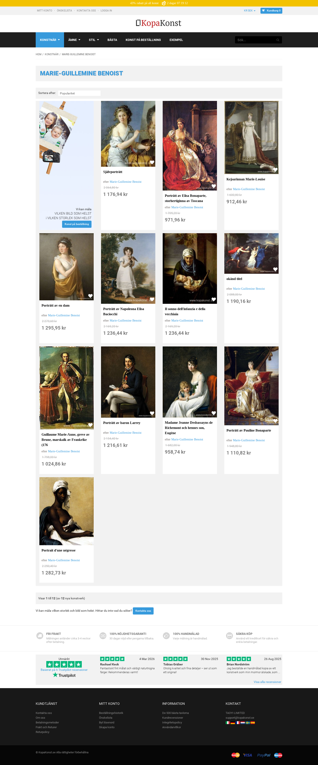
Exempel (176, 40)
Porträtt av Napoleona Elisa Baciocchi (123, 311)
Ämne (72, 40)
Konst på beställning (143, 40)
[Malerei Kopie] (233, 722)
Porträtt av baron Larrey (121, 423)
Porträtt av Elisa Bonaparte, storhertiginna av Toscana (185, 198)
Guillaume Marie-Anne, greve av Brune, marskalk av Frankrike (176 (66, 440)
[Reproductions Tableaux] (238, 722)
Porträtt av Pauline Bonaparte (248, 430)
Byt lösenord (106, 722)
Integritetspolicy (172, 722)
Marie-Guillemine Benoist (125, 181)
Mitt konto (45, 10)
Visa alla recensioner (267, 682)
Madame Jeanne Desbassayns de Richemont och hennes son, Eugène (189, 428)
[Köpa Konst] (248, 722)
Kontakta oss (86, 10)
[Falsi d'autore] (228, 722)
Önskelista (65, 10)
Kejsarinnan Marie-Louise (245, 179)
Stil (92, 40)
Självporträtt (112, 172)
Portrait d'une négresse (58, 550)
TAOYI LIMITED (235, 713)
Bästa (112, 40)
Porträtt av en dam (55, 305)
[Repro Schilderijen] (243, 722)
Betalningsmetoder (47, 722)
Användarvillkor (171, 727)
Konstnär (48, 40)
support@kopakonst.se (240, 717)
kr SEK (248, 10)
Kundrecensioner (172, 717)
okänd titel (234, 279)
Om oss (40, 717)
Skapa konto (106, 727)
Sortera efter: (47, 93)
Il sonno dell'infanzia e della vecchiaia (185, 311)
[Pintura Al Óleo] (253, 722)
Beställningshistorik (111, 713)
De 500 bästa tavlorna (175, 713)
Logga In (107, 10)
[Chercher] (278, 40)
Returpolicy (42, 732)
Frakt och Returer (46, 727)
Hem (38, 54)
